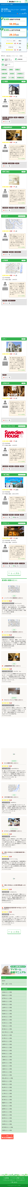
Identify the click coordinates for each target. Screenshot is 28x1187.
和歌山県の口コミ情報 (7, 1078)
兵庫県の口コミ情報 (7, 1072)
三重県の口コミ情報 (7, 1059)
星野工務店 (5, 171)
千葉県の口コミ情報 (7, 1026)
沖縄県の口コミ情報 (7, 1130)
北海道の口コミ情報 (7, 992)
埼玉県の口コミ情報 (7, 1023)
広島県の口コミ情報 (7, 1090)
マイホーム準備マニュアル (17, 1178)
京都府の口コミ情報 (7, 1065)
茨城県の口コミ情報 (7, 1013)
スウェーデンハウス (8, 426)
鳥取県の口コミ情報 (7, 1081)
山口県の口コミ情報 (7, 1093)
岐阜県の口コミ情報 (7, 1050)
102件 (16, 489)
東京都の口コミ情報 (7, 1029)
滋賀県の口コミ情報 (7, 1062)
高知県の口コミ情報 (7, 1105)
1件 (16, 96)
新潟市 (3, 980)
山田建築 (5, 260)
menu (26, 2)
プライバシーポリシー (9, 1180)
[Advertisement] (14, 321)
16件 (16, 538)
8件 (16, 441)
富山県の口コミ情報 (7, 1035)
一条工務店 (5, 474)
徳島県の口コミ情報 (7, 1096)
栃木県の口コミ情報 (7, 1016)
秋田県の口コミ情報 (7, 1004)
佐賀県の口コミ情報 (7, 1112)
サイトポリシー (21, 1180)
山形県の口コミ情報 (7, 1007)
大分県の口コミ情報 (7, 1121)
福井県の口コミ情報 (7, 1041)
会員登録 (7, 1178)
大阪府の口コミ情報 (7, 1069)
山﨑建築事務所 (7, 127)
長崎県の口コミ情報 (7, 1115)
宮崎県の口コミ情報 (7, 1124)
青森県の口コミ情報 (7, 995)
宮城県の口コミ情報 (7, 1001)
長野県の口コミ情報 (7, 1047)
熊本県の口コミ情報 (7, 1118)
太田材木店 (5, 383)
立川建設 (5, 81)
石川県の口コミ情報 (7, 1038)
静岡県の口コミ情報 (7, 1053)
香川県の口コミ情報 (7, 1099)
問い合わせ (14, 1182)
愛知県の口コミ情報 (7, 1056)
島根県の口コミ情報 (7, 1084)
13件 (20, 49)
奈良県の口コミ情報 (7, 1075)
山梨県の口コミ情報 (7, 1044)
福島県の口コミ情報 (7, 1010)
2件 (16, 354)
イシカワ (5, 216)
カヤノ (4, 339)
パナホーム (5, 523)
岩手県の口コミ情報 (7, 998)
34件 (20, 43)
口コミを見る (21, 112)
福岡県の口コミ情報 (7, 1108)
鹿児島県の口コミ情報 (7, 1127)
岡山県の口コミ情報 (7, 1087)
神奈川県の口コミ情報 (7, 1032)
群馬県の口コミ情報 (7, 1019)
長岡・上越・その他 (7, 983)
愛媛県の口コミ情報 (7, 1102)
